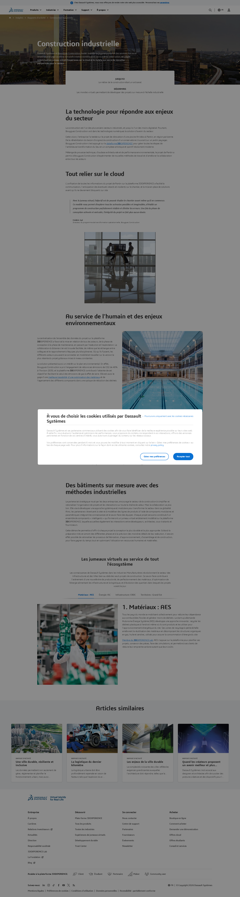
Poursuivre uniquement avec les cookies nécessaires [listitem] (168, 416)
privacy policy (157, 445)
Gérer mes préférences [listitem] (154, 456)
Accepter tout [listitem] (183, 456)
